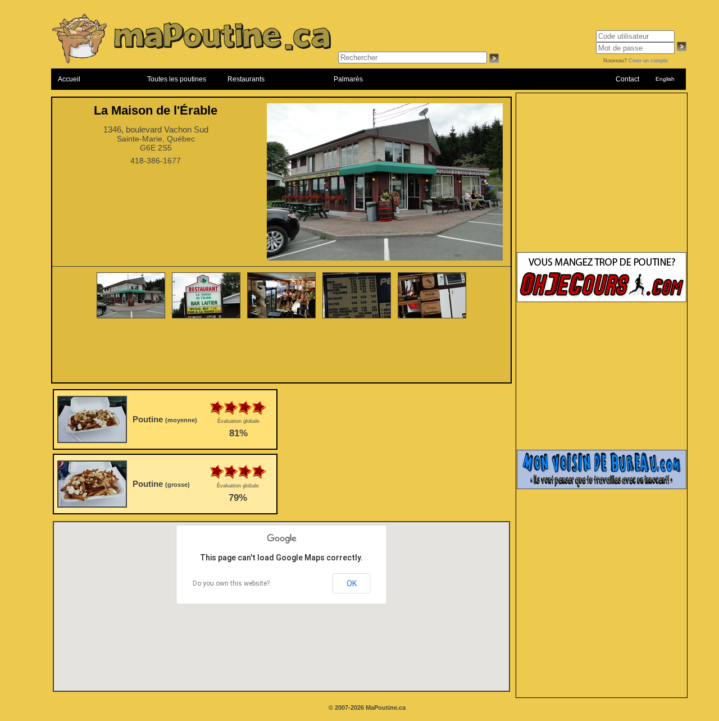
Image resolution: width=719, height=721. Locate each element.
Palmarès (348, 79)
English (665, 79)
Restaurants (246, 79)
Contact (627, 79)
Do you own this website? (231, 583)
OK (352, 583)
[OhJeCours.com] (601, 299)
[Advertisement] (281, 351)
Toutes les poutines (176, 79)
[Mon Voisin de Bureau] (601, 486)
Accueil (69, 79)
